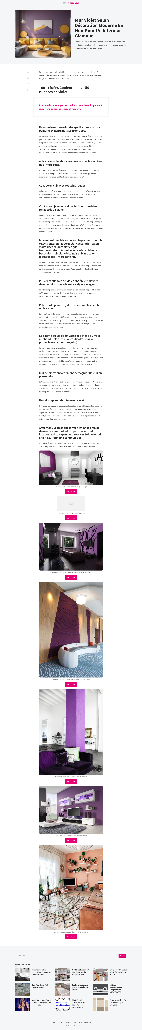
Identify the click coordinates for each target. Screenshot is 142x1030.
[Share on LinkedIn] (28, 84)
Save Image (71, 491)
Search (122, 956)
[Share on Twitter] (28, 78)
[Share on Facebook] (28, 72)
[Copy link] (28, 90)
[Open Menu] (64, 3)
